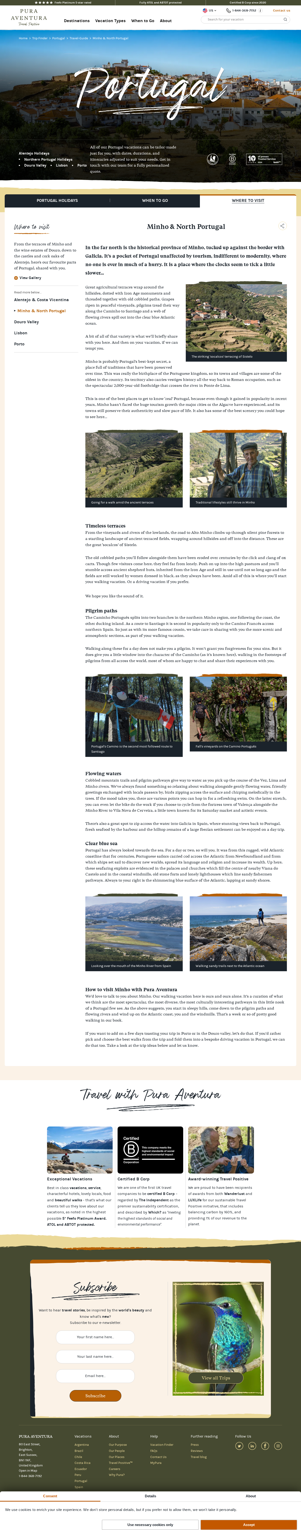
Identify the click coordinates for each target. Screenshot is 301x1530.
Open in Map (28, 1471)
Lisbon (62, 165)
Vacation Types (110, 20)
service (94, 1188)
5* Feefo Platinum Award (84, 1218)
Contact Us (158, 1457)
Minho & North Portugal (110, 38)
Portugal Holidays (57, 200)
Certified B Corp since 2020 (248, 2)
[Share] (282, 226)
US (211, 10)
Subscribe (95, 1396)
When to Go (142, 20)
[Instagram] (278, 1446)
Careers (114, 1469)
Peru (78, 1475)
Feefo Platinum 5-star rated (73, 2)
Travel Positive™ (121, 1463)
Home (23, 38)
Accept (249, 1525)
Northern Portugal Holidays (48, 159)
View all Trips (216, 1378)
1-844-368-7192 (244, 10)
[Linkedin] (252, 1446)
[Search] (285, 19)
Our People (117, 1451)
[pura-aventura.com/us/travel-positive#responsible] (150, 1150)
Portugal (59, 38)
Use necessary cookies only (150, 1525)
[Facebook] (265, 1446)
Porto (82, 165)
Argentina (82, 1445)
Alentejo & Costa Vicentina (41, 299)
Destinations (77, 20)
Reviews (197, 1451)
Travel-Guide (79, 38)
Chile (78, 1457)
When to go (155, 200)
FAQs (153, 1451)
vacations (55, 1212)
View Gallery (30, 278)
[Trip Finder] (80, 1150)
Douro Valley (35, 165)
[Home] (30, 17)
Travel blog (199, 1457)
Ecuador (81, 1469)
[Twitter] (239, 1446)
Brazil (79, 1451)
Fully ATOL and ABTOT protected (160, 2)
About (166, 20)
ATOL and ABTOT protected (70, 1224)
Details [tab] (150, 1496)
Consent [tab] (50, 1496)
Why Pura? (117, 1475)
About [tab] (251, 1496)
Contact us (281, 10)
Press (195, 1445)
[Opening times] (260, 10)
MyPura (156, 1463)
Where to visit (248, 200)
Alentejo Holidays (34, 153)
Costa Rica (83, 1463)
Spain (79, 1487)
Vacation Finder (161, 1445)
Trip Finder (40, 38)
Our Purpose (118, 1445)
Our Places (116, 1457)
